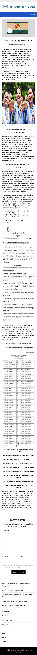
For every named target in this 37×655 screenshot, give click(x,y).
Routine (4, 642)
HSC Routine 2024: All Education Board (15, 605)
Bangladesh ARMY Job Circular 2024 (14, 601)
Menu (33, 14)
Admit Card (6, 616)
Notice (4, 629)
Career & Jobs (7, 620)
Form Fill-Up (6, 625)
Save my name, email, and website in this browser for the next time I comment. (18, 566)
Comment (6, 530)
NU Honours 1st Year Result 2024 (13, 590)
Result (4, 637)
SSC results (26, 138)
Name (5, 557)
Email (21, 557)
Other (4, 633)
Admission (5, 612)
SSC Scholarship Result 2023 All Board (18, 343)
